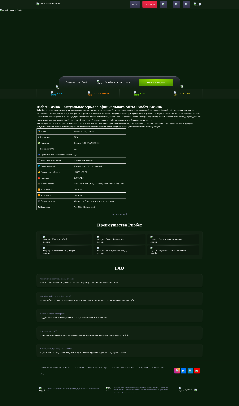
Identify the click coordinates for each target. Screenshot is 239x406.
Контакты (79, 367)
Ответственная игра (97, 367)
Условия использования (123, 367)
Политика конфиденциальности (55, 367)
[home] (48, 4)
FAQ (42, 374)
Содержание (158, 367)
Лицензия (143, 367)
